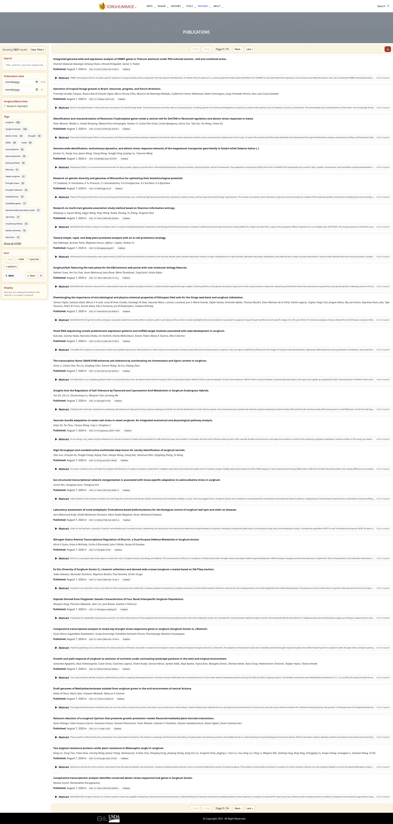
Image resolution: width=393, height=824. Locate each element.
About (217, 6)
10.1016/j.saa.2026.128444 (105, 460)
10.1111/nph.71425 (101, 728)
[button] (222, 77)
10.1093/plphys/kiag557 (103, 248)
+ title (20, 259)
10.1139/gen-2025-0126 (103, 99)
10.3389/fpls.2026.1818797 (105, 158)
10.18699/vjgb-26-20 (102, 188)
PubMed (126, 69)
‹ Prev (206, 49)
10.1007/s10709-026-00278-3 (106, 129)
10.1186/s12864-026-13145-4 (106, 639)
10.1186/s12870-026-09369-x (106, 788)
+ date (9, 259)
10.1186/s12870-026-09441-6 (106, 490)
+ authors (11, 266)
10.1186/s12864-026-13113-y (106, 278)
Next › (238, 49)
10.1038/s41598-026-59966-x (106, 669)
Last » (249, 49)
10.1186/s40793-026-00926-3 (106, 311)
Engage (162, 6)
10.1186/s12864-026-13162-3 (106, 579)
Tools (190, 6)
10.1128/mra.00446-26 (103, 699)
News (150, 6)
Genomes (176, 6)
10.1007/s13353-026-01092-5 (106, 69)
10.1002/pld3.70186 (102, 401)
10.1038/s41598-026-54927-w (106, 520)
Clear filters (37, 49)
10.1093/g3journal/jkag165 (105, 609)
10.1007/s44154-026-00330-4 (106, 371)
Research (203, 6)
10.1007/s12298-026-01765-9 (106, 341)
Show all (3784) (12, 243)
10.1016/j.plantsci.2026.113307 (106, 430)
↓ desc (31, 275)
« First (194, 49)
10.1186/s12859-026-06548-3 (106, 218)
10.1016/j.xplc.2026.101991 (105, 758)
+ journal (33, 259)
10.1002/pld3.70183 (102, 550)
